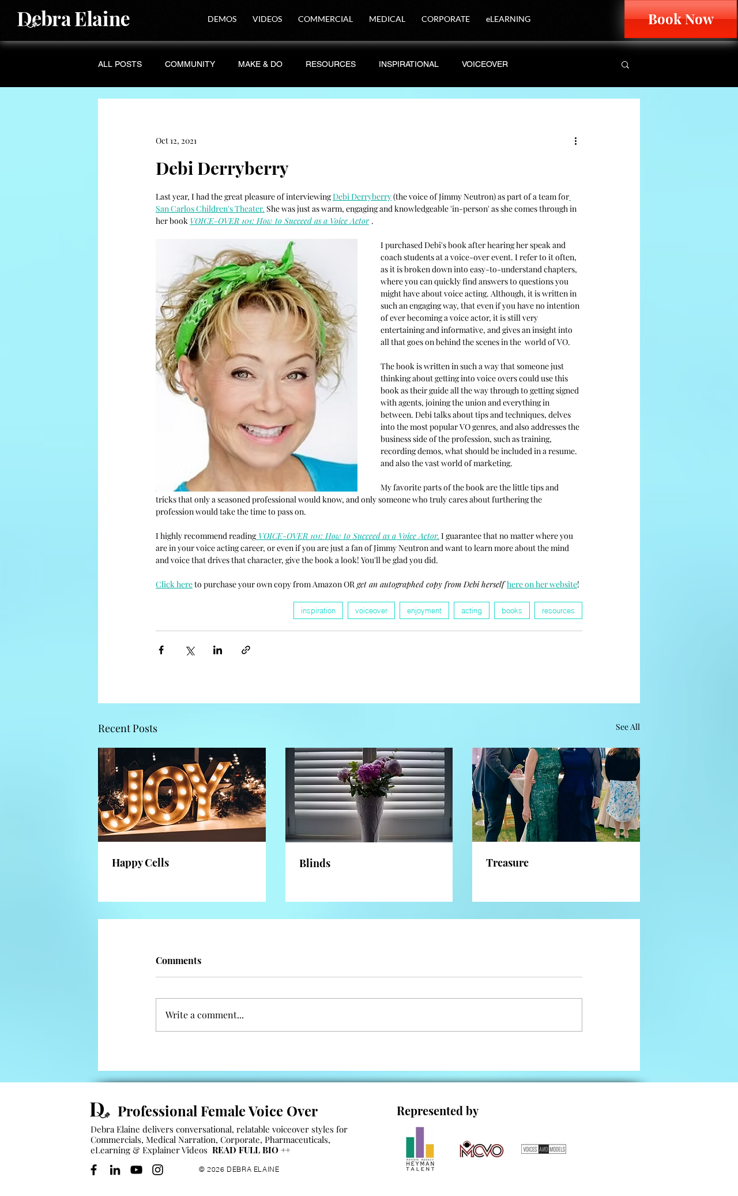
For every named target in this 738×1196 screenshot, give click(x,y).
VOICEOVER (485, 64)
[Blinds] (369, 795)
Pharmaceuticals (296, 1139)
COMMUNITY (190, 64)
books (512, 610)
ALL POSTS (120, 64)
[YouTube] (136, 1170)
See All (628, 726)
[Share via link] (245, 649)
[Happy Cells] (182, 795)
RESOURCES (331, 64)
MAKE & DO (260, 64)
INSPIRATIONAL (409, 64)
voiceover (371, 610)
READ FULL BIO (251, 1150)
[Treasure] (556, 795)
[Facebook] (93, 1170)
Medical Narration (181, 1139)
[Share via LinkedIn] (217, 649)
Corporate (240, 1139)
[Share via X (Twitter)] (189, 649)
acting (471, 610)
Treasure (507, 862)
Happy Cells (140, 862)
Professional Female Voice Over (218, 1110)
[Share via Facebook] (161, 649)
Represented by (438, 1110)
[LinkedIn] (115, 1170)
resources (558, 610)
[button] (221, 18)
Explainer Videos (175, 1150)
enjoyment (424, 610)
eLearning (110, 1150)
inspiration (318, 610)
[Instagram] (157, 1170)
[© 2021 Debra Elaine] (104, 1110)
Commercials (116, 1139)
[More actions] (575, 140)
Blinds (314, 863)
